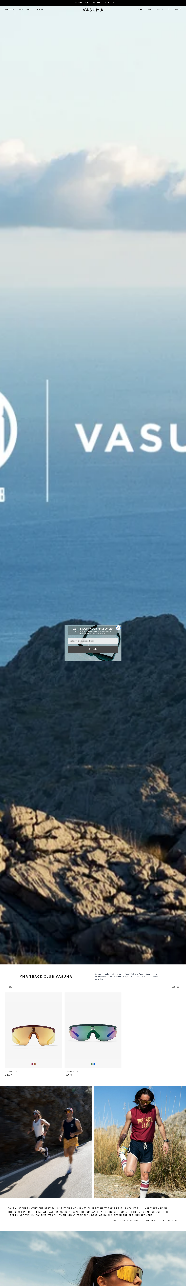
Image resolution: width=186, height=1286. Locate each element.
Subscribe (93, 649)
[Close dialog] (118, 628)
